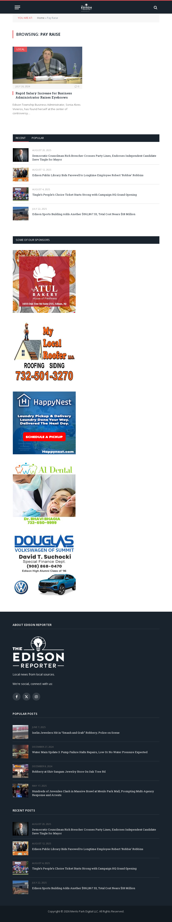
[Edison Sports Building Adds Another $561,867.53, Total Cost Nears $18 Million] (21, 213)
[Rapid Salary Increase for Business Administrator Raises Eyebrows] (47, 65)
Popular (38, 138)
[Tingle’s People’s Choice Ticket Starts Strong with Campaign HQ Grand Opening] (21, 194)
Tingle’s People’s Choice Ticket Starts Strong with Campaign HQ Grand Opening (84, 194)
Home (40, 18)
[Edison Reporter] (86, 7)
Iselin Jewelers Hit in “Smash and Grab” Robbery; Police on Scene (76, 733)
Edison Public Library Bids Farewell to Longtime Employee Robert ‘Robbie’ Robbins (87, 175)
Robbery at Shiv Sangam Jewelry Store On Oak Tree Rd (69, 771)
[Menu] (17, 7)
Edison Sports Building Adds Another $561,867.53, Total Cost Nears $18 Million (83, 214)
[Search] (155, 7)
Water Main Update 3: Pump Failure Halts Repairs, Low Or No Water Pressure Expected (89, 752)
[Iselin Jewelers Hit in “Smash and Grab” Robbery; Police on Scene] (20, 732)
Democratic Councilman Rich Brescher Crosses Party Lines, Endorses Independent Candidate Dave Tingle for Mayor (94, 158)
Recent (21, 138)
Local (21, 49)
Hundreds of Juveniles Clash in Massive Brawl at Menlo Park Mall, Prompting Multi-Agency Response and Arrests (93, 793)
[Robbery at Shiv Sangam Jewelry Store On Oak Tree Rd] (20, 771)
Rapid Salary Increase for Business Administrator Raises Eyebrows (44, 95)
